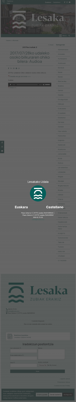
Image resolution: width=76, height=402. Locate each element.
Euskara (21, 207)
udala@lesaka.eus (38, 219)
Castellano (54, 207)
